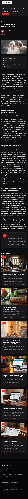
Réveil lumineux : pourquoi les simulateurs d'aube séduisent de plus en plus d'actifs (11, 342)
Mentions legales (9, 476)
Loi (8, 6)
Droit (12, 6)
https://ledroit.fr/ (14, 482)
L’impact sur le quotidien (9, 62)
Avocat (9, 11)
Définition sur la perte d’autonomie (12, 60)
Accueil (4, 6)
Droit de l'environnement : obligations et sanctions (10, 308)
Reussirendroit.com (17, 480)
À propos (15, 11)
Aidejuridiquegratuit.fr (6, 482)
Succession (5, 8)
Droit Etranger (21, 8)
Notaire (4, 11)
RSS (16, 476)
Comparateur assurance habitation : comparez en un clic (12, 442)
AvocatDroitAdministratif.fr (7, 480)
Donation (12, 8)
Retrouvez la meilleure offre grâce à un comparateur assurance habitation (14, 409)
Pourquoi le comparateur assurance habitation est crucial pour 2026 (13, 376)
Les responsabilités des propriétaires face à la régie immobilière (13, 275)
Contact (5, 13)
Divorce (17, 6)
